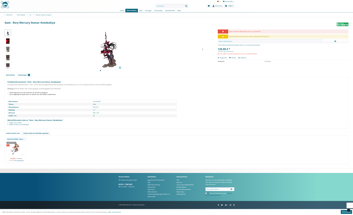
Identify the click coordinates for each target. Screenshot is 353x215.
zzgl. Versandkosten (228, 51)
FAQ (177, 180)
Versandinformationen (183, 189)
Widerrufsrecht (152, 192)
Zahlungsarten (181, 194)
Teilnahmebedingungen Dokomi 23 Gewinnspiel (159, 195)
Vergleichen (223, 58)
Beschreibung (10, 75)
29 (94, 116)
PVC (98, 113)
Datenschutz (151, 187)
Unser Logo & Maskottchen (185, 185)
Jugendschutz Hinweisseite (156, 180)
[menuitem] (172, 6)
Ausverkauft (97, 101)
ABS (94, 113)
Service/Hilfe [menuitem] (228, 1)
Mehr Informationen (114, 212)
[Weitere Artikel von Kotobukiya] (342, 24)
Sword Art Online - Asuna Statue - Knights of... (16, 139)
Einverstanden (346, 212)
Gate (94, 104)
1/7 (94, 110)
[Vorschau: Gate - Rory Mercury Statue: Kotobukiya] (8, 32)
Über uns (179, 182)
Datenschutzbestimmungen (230, 45)
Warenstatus (180, 192)
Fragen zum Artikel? (15, 123)
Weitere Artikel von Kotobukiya (19, 124)
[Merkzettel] (209, 6)
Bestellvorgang (181, 187)
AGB (149, 182)
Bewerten (243, 58)
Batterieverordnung (154, 185)
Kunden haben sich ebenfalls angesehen (36, 133)
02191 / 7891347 (125, 184)
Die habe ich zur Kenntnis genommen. (240, 45)
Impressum (151, 189)
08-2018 (95, 107)
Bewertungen (23, 75)
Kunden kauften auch (13, 133)
